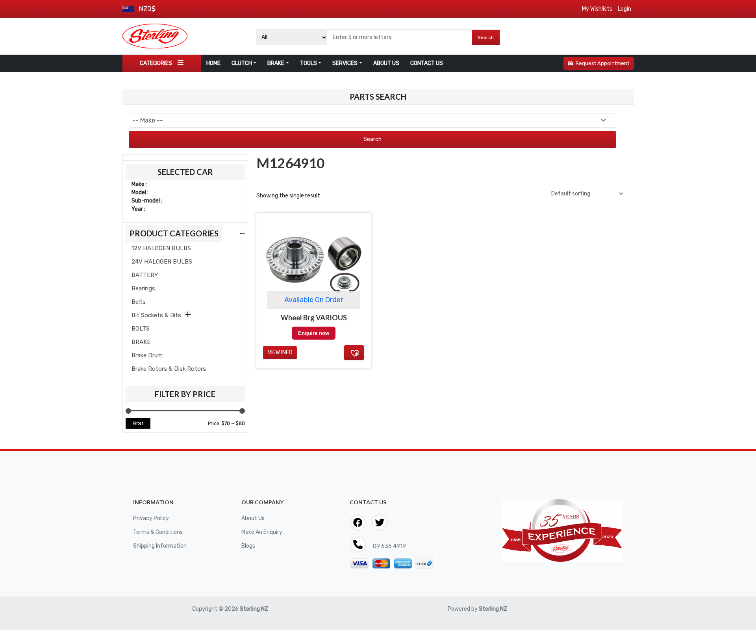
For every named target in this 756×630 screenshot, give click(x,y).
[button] (354, 352)
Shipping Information (160, 546)
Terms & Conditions (158, 532)
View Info (280, 352)
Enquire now (313, 333)
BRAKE (275, 63)
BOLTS (141, 328)
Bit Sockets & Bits (156, 315)
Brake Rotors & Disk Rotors (169, 368)
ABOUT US (386, 63)
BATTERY (145, 275)
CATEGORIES (156, 63)
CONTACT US (426, 63)
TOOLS (308, 63)
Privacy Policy (151, 518)
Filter (138, 423)
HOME (213, 63)
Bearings (143, 288)
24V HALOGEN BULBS (162, 261)
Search (486, 37)
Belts (139, 301)
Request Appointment (602, 63)
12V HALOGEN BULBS (161, 248)
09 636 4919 (389, 546)
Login (624, 9)
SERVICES (345, 63)
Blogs (248, 546)
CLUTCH (242, 63)
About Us (253, 518)
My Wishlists (597, 9)
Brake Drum (147, 355)
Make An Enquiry (261, 532)
